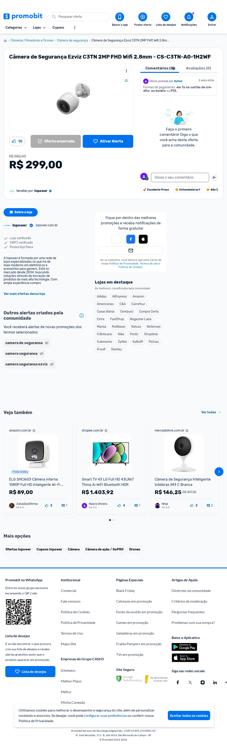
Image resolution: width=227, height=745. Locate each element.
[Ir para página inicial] (7, 40)
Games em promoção (132, 622)
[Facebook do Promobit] (178, 682)
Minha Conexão (73, 702)
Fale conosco (70, 601)
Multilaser (118, 327)
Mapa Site (68, 644)
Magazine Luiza (140, 319)
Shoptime (151, 334)
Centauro (126, 311)
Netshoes (153, 327)
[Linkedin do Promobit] (215, 682)
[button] (115, 239)
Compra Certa (149, 311)
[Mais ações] (126, 71)
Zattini (122, 342)
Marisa (101, 327)
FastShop (117, 319)
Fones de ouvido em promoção (139, 612)
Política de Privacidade (123, 263)
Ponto (134, 334)
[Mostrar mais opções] (74, 27)
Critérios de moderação (189, 601)
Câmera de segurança (72, 40)
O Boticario (104, 334)
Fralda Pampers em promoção (139, 644)
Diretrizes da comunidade (191, 590)
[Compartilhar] (126, 81)
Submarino (104, 342)
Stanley (116, 349)
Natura (136, 327)
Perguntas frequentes (188, 612)
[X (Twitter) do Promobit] (190, 682)
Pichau (154, 342)
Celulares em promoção (134, 601)
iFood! (101, 349)
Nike (121, 334)
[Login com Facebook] (130, 239)
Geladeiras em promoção (135, 633)
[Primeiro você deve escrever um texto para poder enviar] (214, 177)
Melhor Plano (71, 681)
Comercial (68, 590)
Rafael (178, 81)
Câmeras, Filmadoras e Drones (32, 40)
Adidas (101, 296)
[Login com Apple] (143, 239)
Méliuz (66, 692)
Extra (100, 319)
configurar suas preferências (105, 715)
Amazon (138, 296)
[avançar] (219, 471)
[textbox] (180, 177)
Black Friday (125, 590)
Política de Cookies (130, 267)
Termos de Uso (149, 263)
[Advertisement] (45, 389)
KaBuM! (138, 342)
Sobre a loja (23, 212)
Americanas (105, 304)
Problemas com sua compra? (193, 622)
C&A (122, 304)
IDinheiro (68, 670)
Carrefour (138, 304)
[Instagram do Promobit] (202, 682)
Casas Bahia (105, 311)
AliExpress (119, 296)
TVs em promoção (129, 654)
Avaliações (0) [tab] (198, 68)
